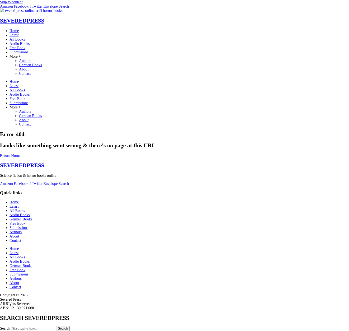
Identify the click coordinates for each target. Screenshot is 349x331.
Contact (25, 73)
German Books (30, 65)
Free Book (17, 48)
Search (5, 328)
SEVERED (22, 21)
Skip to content (11, 2)
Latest (14, 35)
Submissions (18, 52)
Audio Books (19, 44)
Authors (25, 61)
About (23, 69)
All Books (17, 39)
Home (14, 31)
